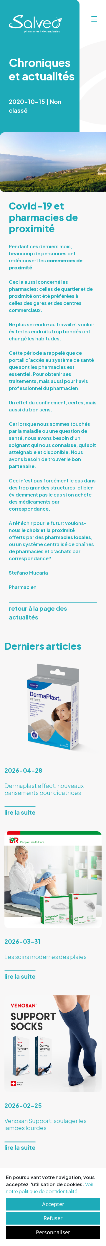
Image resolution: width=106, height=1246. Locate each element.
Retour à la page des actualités (38, 613)
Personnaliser (53, 1232)
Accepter (53, 1204)
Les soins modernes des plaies (45, 956)
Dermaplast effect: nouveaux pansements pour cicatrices (44, 789)
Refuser (53, 1218)
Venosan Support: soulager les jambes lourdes (45, 1124)
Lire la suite (20, 812)
